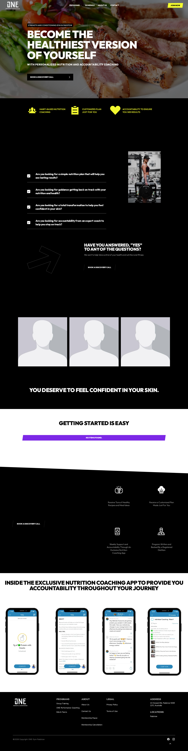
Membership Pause (89, 718)
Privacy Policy (112, 704)
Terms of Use (112, 711)
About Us (85, 704)
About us (102, 5)
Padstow (153, 716)
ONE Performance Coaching (68, 708)
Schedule (90, 5)
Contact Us (86, 711)
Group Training (62, 703)
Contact (114, 5)
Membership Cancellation (91, 725)
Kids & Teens (61, 712)
